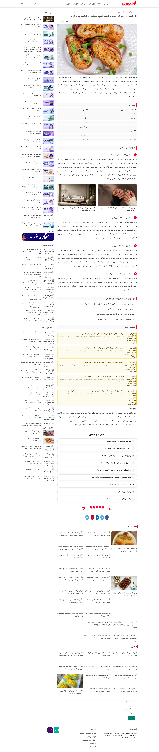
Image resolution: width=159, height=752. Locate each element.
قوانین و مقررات (91, 737)
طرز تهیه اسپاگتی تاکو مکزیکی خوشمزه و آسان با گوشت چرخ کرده (97, 614)
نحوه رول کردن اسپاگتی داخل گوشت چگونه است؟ (116, 463)
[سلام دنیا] (50, 733)
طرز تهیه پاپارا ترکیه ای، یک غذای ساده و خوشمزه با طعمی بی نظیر (99, 690)
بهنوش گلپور (130, 22)
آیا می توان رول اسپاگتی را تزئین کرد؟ (120, 484)
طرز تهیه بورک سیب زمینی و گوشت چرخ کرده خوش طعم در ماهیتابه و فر (70, 592)
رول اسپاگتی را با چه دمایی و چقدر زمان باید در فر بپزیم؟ (114, 470)
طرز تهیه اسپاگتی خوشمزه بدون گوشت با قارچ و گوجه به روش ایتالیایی (103, 334)
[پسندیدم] (110, 508)
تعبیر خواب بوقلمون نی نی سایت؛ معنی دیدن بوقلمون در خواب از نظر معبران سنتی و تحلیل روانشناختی (32, 49)
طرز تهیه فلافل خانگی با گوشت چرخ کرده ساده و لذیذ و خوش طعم (70, 614)
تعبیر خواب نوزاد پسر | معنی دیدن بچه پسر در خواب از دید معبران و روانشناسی (31, 141)
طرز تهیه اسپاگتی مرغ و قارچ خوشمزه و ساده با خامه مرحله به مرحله (104, 377)
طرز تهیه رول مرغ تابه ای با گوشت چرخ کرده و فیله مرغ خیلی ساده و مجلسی (124, 549)
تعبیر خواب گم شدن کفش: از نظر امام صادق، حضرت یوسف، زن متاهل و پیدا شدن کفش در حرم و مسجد (31, 267)
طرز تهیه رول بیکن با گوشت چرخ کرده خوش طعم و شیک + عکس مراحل (97, 592)
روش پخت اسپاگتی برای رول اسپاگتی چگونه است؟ (116, 456)
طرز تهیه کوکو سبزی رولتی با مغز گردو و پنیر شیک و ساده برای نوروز (71, 692)
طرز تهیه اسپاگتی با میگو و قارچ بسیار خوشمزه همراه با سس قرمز (104, 362)
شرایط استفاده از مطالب (88, 733)
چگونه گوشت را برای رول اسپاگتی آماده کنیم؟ (117, 448)
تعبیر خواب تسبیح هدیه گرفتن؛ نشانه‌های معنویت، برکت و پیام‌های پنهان (32, 57)
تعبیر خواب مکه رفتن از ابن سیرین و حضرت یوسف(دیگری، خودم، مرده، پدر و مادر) (31, 312)
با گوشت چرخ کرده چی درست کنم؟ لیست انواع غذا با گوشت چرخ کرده (98, 547)
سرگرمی (83, 3)
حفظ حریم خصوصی (89, 740)
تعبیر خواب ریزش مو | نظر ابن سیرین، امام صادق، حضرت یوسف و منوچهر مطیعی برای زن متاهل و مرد (31, 305)
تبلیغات (93, 730)
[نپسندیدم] (83, 508)
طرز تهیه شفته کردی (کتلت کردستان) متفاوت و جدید (97, 667)
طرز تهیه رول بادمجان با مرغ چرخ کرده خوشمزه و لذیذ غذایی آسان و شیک (99, 570)
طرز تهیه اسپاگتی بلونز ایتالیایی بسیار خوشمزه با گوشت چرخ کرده (104, 348)
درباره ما (93, 743)
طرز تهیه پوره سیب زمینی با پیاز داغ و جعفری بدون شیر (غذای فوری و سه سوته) (70, 667)
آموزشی (75, 3)
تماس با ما (92, 747)
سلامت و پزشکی (95, 3)
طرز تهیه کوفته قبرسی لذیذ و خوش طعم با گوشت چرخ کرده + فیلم (126, 594)
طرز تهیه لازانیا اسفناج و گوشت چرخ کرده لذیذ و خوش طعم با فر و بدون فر (70, 570)
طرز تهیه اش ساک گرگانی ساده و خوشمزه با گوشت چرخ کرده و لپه (125, 667)
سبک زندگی (107, 3)
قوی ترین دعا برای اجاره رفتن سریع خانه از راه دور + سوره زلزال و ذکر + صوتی (32, 274)
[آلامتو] (56, 733)
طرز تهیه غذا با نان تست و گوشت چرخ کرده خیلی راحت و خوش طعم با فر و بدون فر (70, 547)
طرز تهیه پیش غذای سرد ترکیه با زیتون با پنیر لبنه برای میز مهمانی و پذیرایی (125, 690)
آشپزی (68, 3)
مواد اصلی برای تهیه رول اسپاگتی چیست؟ (118, 441)
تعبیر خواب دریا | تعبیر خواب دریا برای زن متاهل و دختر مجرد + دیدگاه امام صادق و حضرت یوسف (31, 297)
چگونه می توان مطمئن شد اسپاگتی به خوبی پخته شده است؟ (113, 499)
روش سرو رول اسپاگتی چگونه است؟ (120, 492)
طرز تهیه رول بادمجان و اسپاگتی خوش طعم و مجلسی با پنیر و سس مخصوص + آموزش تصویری (95, 391)
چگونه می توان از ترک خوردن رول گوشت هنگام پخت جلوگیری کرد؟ (111, 477)
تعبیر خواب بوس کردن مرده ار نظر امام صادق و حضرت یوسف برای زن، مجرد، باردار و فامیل (31, 282)
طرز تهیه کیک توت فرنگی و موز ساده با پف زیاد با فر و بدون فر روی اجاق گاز (31, 456)
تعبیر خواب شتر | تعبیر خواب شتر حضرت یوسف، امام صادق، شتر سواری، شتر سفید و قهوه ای (31, 289)
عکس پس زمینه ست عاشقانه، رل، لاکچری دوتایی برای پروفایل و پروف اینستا (32, 251)
